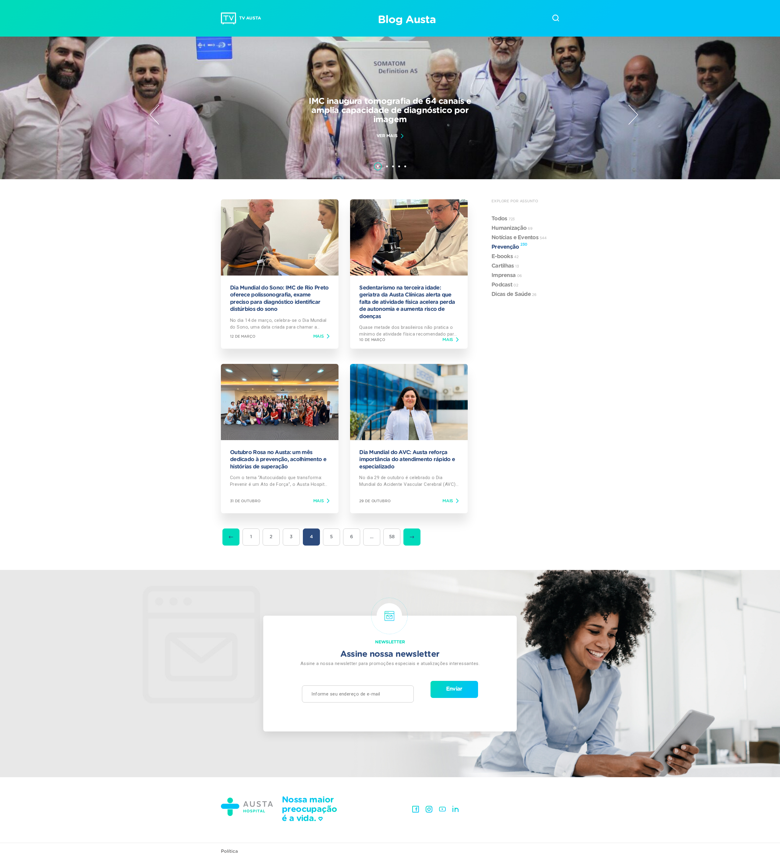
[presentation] (154, 115)
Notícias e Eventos (519, 237)
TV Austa (250, 18)
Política (229, 851)
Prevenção (509, 246)
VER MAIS (387, 136)
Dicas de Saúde (514, 294)
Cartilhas (505, 266)
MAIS (318, 336)
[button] (378, 163)
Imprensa (506, 275)
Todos (503, 219)
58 (392, 537)
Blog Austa (406, 19)
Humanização (512, 228)
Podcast (504, 285)
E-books (505, 256)
